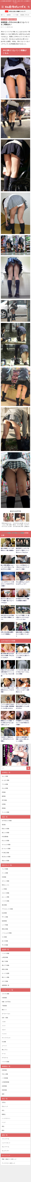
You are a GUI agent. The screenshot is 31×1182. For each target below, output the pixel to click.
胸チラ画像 (5, 961)
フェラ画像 (5, 869)
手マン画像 (5, 917)
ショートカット (6, 1142)
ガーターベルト (6, 1013)
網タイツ (4, 1009)
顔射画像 (4, 1070)
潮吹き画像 (5, 929)
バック (4, 1122)
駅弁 (3, 1130)
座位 (3, 1110)
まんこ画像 (5, 776)
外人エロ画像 (5, 840)
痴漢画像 (4, 920)
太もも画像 (5, 788)
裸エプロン (5, 1049)
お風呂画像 (5, 957)
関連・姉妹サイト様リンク (9, 1159)
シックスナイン (6, 1118)
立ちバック (5, 1106)
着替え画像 (5, 969)
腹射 (3, 1094)
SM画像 (4, 877)
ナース (4, 1053)
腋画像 (4, 796)
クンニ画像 (5, 873)
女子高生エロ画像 (12, 19)
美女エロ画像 (5, 860)
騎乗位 (4, 1114)
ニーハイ (4, 1045)
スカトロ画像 (5, 893)
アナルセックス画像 (7, 909)
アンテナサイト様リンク (8, 1163)
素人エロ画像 (5, 832)
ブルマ (4, 1029)
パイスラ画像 (5, 1061)
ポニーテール (5, 1146)
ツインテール (5, 1138)
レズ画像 (4, 889)
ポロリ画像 (5, 981)
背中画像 (4, 800)
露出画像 (4, 905)
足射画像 (4, 1086)
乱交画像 (4, 913)
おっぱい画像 (5, 780)
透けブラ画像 (5, 965)
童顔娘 (4, 824)
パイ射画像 (5, 1078)
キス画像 (4, 937)
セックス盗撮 (5, 973)
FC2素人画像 (5, 852)
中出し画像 (5, 1074)
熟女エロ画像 (5, 828)
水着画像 (4, 997)
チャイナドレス (6, 1037)
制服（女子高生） (7, 1001)
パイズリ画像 (5, 901)
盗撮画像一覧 (5, 985)
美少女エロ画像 (6, 856)
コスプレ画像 (5, 993)
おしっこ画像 (5, 897)
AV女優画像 (5, 836)
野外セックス (5, 885)
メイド (4, 1025)
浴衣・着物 (5, 1017)
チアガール (5, 1057)
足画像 (4, 804)
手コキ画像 (5, 945)
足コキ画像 (5, 941)
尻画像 (4, 792)
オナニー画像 (5, 881)
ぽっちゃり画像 (6, 848)
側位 (3, 1126)
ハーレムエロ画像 (7, 933)
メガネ (4, 1021)
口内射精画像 (5, 1082)
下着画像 (4, 1005)
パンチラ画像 (4, 19)
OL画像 (4, 1041)
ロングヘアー (5, 1150)
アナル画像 (5, 784)
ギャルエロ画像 (6, 844)
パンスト (4, 1033)
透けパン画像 (5, 977)
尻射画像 (4, 1090)
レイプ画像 (5, 924)
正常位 (4, 1102)
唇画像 (4, 808)
